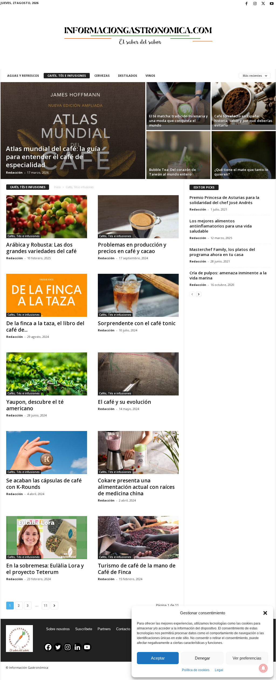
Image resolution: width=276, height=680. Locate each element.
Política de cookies (195, 670)
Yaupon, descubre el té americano (35, 405)
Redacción (14, 172)
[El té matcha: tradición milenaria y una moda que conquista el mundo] (178, 103)
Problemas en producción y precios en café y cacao (132, 248)
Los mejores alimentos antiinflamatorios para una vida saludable (220, 226)
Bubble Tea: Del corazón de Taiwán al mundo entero (172, 172)
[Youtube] (271, 4)
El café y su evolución (124, 401)
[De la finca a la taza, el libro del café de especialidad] (46, 295)
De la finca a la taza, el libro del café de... (45, 326)
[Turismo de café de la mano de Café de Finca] (138, 537)
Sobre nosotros (58, 629)
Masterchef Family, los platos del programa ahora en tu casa (222, 252)
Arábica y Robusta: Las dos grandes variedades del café (41, 248)
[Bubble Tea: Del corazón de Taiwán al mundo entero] (178, 155)
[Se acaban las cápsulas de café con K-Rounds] (46, 452)
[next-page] (198, 294)
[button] (265, 613)
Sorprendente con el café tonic (136, 323)
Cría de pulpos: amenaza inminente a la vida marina (228, 275)
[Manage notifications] (263, 668)
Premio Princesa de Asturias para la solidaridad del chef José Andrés (224, 200)
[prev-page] (192, 294)
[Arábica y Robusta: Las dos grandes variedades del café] (46, 216)
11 (45, 606)
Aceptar (158, 658)
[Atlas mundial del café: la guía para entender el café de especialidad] (73, 130)
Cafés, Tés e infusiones (66, 75)
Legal (219, 670)
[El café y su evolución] (138, 373)
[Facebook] (246, 4)
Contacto (123, 629)
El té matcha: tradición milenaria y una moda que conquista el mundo (178, 121)
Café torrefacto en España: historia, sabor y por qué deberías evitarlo (243, 121)
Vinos (150, 75)
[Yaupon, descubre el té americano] (46, 373)
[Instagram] (255, 4)
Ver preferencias (247, 658)
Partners (104, 629)
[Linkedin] (77, 647)
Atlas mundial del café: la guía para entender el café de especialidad (53, 156)
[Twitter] (263, 4)
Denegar (202, 658)
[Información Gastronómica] (138, 32)
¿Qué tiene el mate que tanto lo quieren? (241, 172)
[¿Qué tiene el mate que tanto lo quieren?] (244, 155)
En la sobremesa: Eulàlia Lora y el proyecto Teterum (45, 569)
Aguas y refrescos (23, 75)
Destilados (127, 75)
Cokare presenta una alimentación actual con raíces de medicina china (136, 487)
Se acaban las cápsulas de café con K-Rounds (44, 483)
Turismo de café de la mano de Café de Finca (136, 569)
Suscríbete (83, 629)
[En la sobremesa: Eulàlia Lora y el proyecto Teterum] (46, 537)
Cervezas (102, 75)
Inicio (57, 187)
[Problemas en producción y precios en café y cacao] (138, 216)
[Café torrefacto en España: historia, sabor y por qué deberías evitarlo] (244, 103)
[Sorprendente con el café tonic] (138, 295)
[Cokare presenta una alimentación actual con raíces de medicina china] (138, 452)
